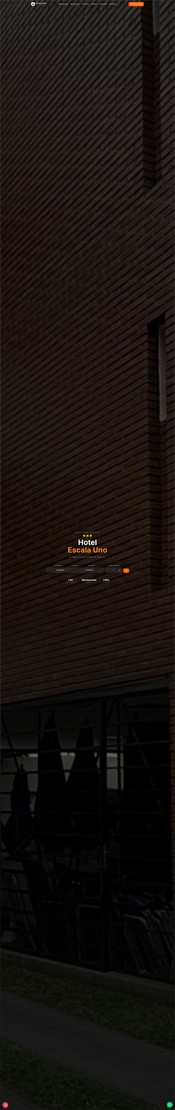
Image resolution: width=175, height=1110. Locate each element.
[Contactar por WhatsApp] (170, 1105)
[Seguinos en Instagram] (5, 1105)
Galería (94, 4)
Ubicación (103, 4)
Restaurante (75, 4)
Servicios (85, 4)
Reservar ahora (136, 4)
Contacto (113, 4)
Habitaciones (63, 4)
